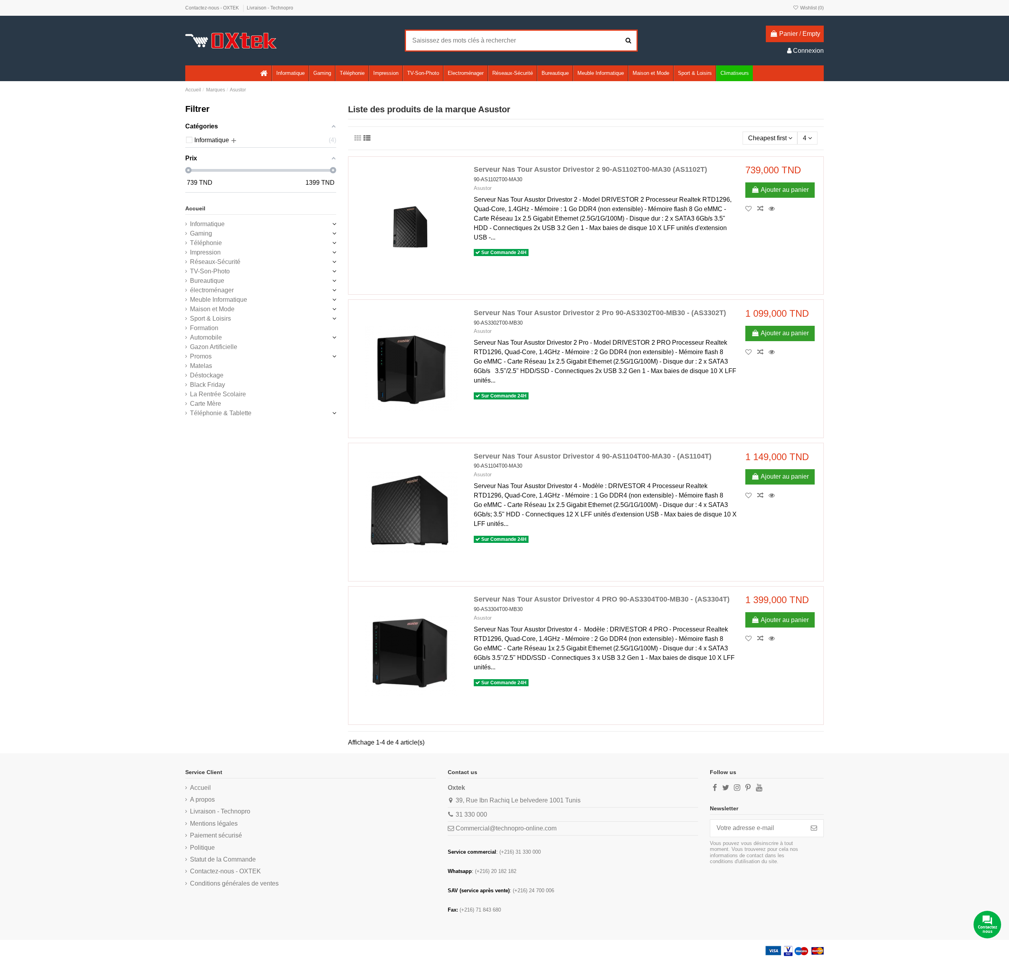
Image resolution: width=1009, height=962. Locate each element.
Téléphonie (206, 243)
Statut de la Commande (223, 859)
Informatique (207, 224)
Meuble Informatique (218, 299)
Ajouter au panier (785, 189)
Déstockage (206, 375)
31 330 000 (471, 814)
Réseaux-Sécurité (215, 261)
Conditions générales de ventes (234, 883)
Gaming (201, 233)
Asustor (482, 188)
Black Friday (207, 384)
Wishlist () (811, 8)
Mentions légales (214, 823)
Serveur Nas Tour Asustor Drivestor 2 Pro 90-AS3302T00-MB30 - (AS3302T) (600, 313)
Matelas (201, 365)
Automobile (206, 337)
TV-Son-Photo (210, 271)
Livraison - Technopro (270, 8)
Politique (202, 847)
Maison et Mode (212, 309)
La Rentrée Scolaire (218, 394)
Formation (204, 328)
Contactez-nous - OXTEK (212, 8)
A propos (202, 799)
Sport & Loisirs (210, 318)
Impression (205, 252)
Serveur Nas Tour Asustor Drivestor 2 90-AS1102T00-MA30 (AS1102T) (590, 169)
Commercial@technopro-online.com (506, 828)
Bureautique (207, 280)
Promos (201, 356)
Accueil (195, 208)
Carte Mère (205, 403)
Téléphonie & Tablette (220, 413)
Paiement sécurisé (216, 835)
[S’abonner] (813, 828)
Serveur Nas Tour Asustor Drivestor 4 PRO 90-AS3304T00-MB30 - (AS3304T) (602, 599)
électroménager (212, 290)
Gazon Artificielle (213, 347)
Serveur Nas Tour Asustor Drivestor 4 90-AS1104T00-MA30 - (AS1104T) (592, 456)
